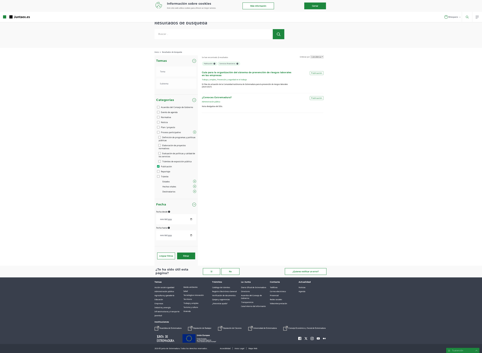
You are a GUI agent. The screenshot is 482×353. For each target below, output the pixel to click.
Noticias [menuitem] (302, 287)
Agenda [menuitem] (302, 291)
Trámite (164, 176)
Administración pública (211, 101)
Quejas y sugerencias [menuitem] (221, 299)
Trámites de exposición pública (177, 161)
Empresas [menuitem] (159, 303)
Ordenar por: (305, 57)
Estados (166, 181)
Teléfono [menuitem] (274, 287)
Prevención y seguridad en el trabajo (232, 79)
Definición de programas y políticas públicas (177, 139)
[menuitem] (168, 328)
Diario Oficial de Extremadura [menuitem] (253, 287)
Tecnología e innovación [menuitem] (193, 295)
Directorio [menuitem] (245, 291)
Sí (211, 271)
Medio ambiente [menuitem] (190, 287)
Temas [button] (161, 60)
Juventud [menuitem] (158, 315)
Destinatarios (168, 191)
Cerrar (315, 6)
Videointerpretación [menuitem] (278, 303)
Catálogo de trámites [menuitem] (221, 287)
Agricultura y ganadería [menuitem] (164, 295)
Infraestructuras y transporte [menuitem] (167, 311)
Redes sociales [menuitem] (276, 299)
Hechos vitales (169, 186)
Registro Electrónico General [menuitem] (224, 291)
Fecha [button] (161, 204)
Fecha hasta (162, 227)
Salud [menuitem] (185, 291)
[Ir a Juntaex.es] (12, 17)
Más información (258, 6)
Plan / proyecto (167, 127)
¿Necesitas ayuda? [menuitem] (219, 303)
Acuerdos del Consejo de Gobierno (176, 107)
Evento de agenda (168, 112)
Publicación (166, 166)
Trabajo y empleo (209, 79)
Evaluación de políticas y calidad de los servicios (177, 155)
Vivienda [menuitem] (187, 311)
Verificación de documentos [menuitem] (224, 295)
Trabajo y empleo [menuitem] (190, 303)
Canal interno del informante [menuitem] (253, 306)
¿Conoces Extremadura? (217, 97)
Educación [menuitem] (159, 299)
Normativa (165, 117)
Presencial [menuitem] (274, 295)
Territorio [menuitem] (187, 299)
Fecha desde (162, 211)
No (230, 271)
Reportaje (165, 171)
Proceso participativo (170, 132)
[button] (452, 17)
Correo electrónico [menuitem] (278, 291)
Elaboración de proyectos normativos (172, 147)
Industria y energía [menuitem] (162, 307)
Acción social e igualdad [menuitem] (164, 287)
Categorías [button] (165, 100)
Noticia (164, 122)
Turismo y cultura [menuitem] (190, 307)
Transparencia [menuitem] (247, 302)
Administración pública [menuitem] (164, 291)
